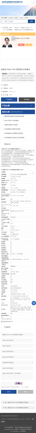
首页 (10, 27)
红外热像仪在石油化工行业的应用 (14, 137)
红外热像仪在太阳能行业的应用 (14, 133)
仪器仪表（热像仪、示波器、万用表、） (19, 17)
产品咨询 (9, 99)
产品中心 (16, 27)
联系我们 (27, 99)
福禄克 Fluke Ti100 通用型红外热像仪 (18, 402)
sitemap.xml (16, 431)
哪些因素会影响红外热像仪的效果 (14, 116)
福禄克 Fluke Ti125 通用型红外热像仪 (18, 407)
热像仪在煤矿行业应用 (11, 124)
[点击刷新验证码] (18, 383)
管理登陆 (23, 431)
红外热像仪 (9, 29)
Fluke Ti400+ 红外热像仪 (12, 120)
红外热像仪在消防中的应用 (12, 129)
